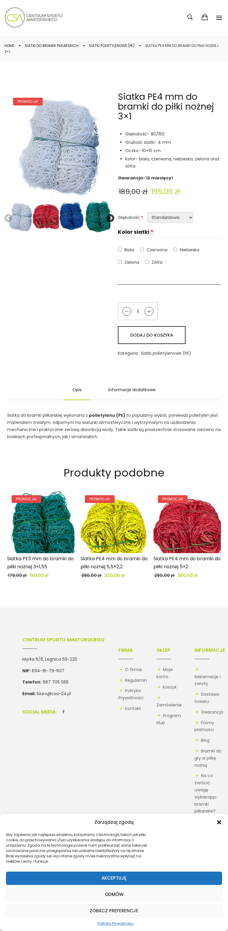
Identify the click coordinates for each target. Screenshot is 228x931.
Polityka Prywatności (115, 923)
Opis (77, 390)
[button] (219, 822)
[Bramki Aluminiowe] (34, 18)
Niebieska (189, 250)
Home (9, 45)
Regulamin (136, 680)
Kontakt (133, 708)
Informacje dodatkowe (132, 390)
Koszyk (170, 687)
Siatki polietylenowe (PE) (111, 45)
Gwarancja (212, 712)
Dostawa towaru (206, 697)
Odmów (114, 894)
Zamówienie (169, 705)
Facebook (63, 711)
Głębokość (130, 217)
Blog (205, 740)
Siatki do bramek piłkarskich (51, 45)
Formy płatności (204, 726)
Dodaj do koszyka (151, 335)
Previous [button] (7, 217)
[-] (126, 311)
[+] (149, 311)
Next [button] (109, 217)
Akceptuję (114, 878)
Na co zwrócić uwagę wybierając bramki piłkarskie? (205, 793)
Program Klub (168, 719)
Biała (129, 250)
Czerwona (156, 250)
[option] (58, 146)
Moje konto (164, 673)
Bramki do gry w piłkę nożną (207, 758)
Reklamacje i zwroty (207, 680)
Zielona (131, 262)
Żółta (156, 262)
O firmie (133, 670)
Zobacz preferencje (114, 911)
